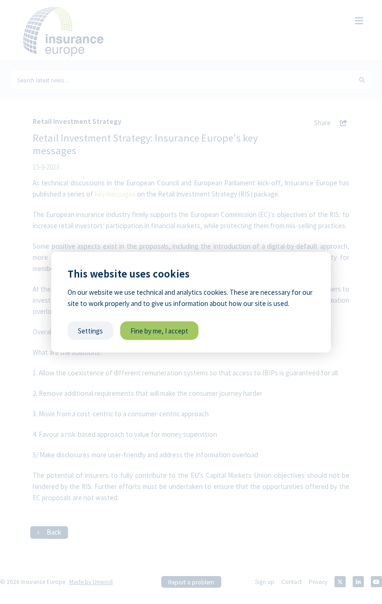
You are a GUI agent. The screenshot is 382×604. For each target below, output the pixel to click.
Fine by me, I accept (159, 330)
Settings (90, 330)
